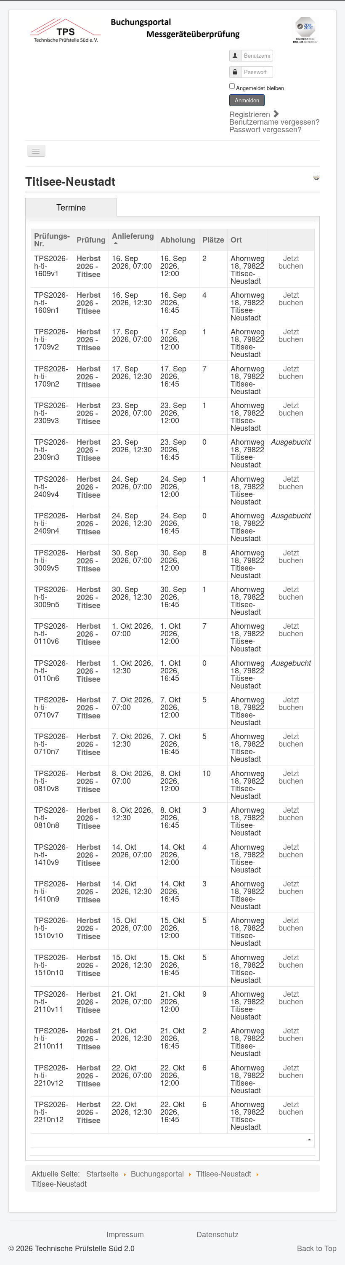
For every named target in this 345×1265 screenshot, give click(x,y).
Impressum (125, 1233)
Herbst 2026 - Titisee (89, 266)
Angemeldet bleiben (260, 88)
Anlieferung (133, 235)
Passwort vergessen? (265, 128)
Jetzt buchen (291, 261)
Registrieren (250, 113)
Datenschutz (217, 1233)
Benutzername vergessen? (274, 121)
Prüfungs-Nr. (52, 239)
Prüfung (91, 239)
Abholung (178, 239)
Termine (71, 207)
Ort (236, 239)
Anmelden (247, 100)
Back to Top (317, 1247)
